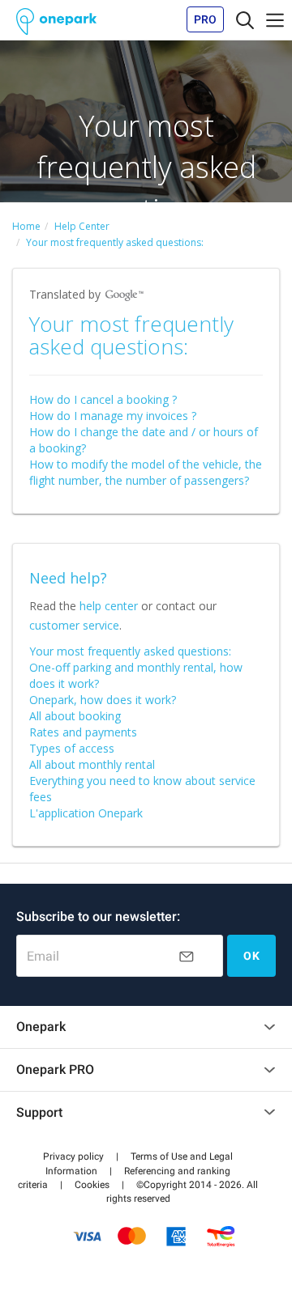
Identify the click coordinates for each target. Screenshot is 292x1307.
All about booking (75, 716)
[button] (73, 1156)
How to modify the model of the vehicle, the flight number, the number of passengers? (145, 472)
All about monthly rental (92, 764)
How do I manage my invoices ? (112, 415)
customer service (74, 625)
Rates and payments (83, 732)
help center (108, 605)
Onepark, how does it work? (102, 699)
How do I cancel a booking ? (103, 399)
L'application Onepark (86, 813)
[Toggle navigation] (245, 19)
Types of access (71, 748)
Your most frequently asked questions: (130, 651)
